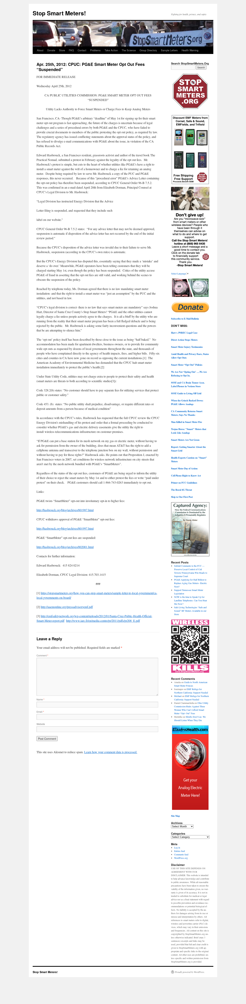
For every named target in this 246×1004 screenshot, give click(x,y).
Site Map (175, 816)
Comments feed (181, 854)
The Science (129, 50)
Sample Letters (169, 50)
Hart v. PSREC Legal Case (184, 332)
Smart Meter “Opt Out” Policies (186, 364)
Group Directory (148, 50)
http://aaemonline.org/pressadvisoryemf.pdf (67, 607)
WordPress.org (181, 857)
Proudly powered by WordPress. (190, 971)
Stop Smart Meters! (59, 13)
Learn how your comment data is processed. (110, 752)
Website (41, 724)
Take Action (111, 50)
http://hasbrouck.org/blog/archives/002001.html (65, 547)
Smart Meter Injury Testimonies (187, 347)
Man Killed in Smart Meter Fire (186, 422)
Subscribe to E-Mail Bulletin (185, 318)
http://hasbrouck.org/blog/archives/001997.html (65, 528)
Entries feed (179, 850)
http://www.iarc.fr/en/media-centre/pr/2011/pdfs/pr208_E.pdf (103, 621)
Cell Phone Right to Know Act (186, 475)
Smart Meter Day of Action (184, 468)
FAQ (71, 50)
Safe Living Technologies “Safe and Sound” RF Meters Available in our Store (190, 611)
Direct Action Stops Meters (184, 339)
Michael (177, 695)
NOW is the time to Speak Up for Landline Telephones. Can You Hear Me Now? (190, 600)
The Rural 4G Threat (181, 489)
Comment (42, 655)
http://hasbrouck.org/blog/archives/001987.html (65, 510)
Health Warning (190, 50)
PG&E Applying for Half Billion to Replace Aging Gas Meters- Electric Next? (190, 583)
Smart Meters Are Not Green (185, 440)
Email (40, 711)
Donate (51, 50)
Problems (95, 50)
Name (40, 699)
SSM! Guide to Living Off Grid (186, 393)
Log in (177, 847)
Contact (82, 50)
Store (62, 50)
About (40, 50)
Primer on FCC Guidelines (184, 482)
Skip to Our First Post (182, 497)
